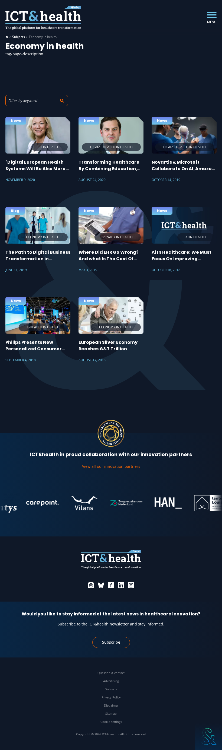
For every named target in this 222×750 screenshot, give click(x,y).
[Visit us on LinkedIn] (121, 585)
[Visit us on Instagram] (131, 585)
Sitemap (111, 713)
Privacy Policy (111, 697)
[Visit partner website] (34, 503)
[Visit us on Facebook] (111, 585)
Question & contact (111, 673)
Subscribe (111, 642)
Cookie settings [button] (111, 722)
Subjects (18, 37)
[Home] (6, 37)
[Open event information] (208, 736)
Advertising (111, 681)
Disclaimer (111, 705)
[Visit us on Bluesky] (101, 585)
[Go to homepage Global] (43, 18)
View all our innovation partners (111, 466)
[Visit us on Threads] (91, 585)
